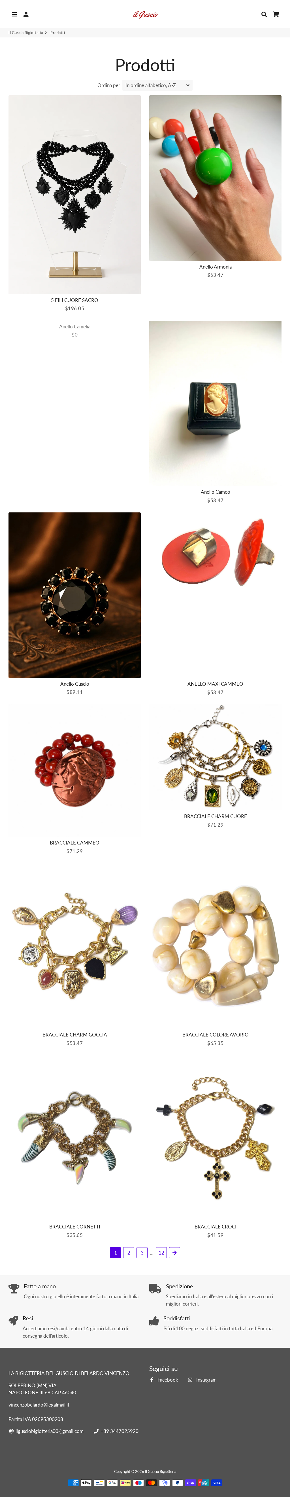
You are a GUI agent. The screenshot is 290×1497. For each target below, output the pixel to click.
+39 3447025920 (118, 1431)
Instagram (205, 1380)
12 (161, 1253)
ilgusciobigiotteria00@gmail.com (49, 1431)
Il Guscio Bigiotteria (25, 32)
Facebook (167, 1380)
